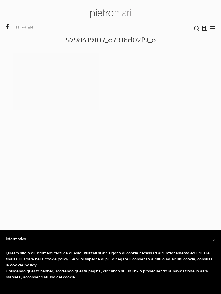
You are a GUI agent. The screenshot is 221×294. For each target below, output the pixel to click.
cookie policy (23, 265)
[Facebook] (7, 27)
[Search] (196, 28)
